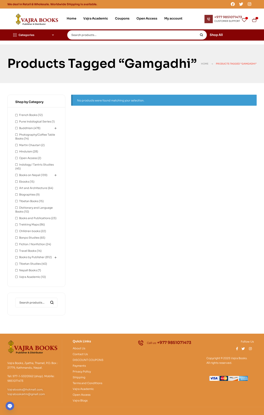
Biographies (27, 194)
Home (204, 63)
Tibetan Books (28, 201)
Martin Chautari (29, 145)
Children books (29, 231)
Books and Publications (34, 218)
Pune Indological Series (35, 121)
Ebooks (24, 181)
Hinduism (25, 151)
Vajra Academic (29, 277)
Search (201, 35)
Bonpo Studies (29, 237)
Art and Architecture (33, 188)
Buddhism (26, 128)
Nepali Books (28, 270)
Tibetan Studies (30, 263)
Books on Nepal (29, 175)
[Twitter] (241, 4)
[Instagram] (249, 4)
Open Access (28, 158)
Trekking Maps (29, 224)
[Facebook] (232, 4)
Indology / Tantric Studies (36, 164)
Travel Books (27, 251)
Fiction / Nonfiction (32, 244)
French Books (28, 115)
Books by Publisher (32, 257)
